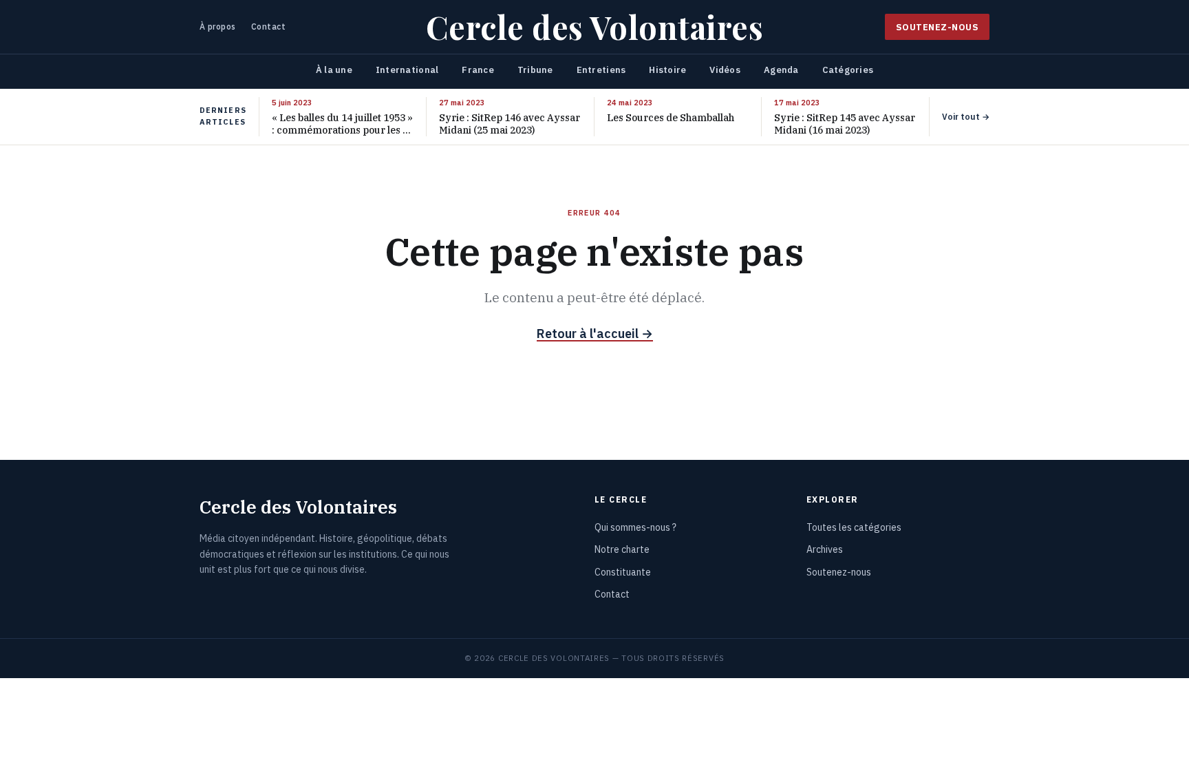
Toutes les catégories (853, 527)
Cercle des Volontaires (594, 27)
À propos (218, 26)
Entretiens (601, 70)
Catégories (848, 70)
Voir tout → (965, 117)
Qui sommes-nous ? (635, 527)
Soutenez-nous (937, 26)
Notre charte (622, 549)
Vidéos (724, 70)
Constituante (622, 572)
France (478, 70)
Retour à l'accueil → (595, 333)
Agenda (781, 70)
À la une (334, 70)
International (407, 70)
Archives (824, 549)
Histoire (667, 70)
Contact (268, 26)
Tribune (535, 70)
